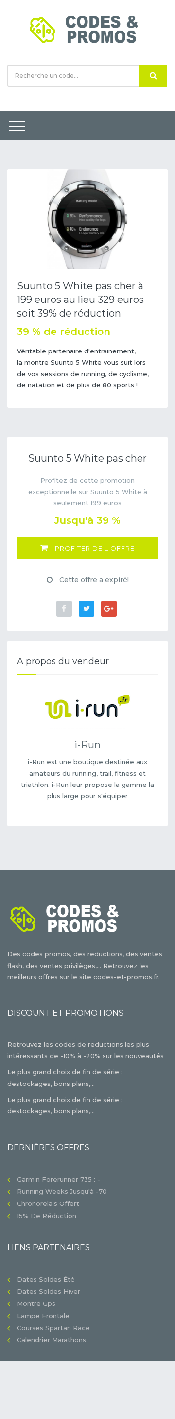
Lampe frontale (43, 1315)
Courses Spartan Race (53, 1328)
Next (153, 219)
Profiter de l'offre (94, 548)
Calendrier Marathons (51, 1340)
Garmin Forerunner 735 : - (58, 1179)
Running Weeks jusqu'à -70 (62, 1191)
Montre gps (36, 1303)
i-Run (87, 745)
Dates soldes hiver (48, 1291)
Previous (22, 219)
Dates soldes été (46, 1279)
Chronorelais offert (48, 1203)
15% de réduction (46, 1215)
